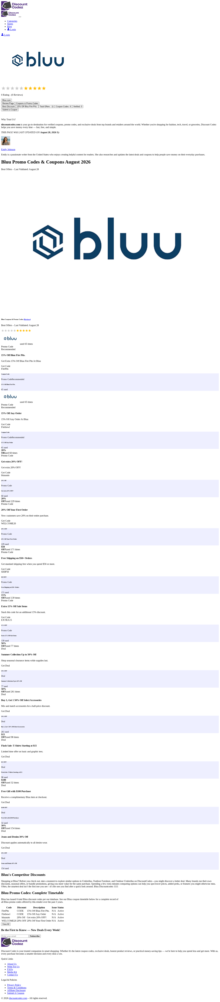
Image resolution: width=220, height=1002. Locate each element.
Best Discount (8, 106)
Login (13, 29)
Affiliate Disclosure (16, 990)
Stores (10, 24)
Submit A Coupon (15, 993)
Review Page (8, 103)
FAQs (10, 969)
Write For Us (13, 966)
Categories (12, 21)
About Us (11, 964)
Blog (9, 26)
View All (5, 924)
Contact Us (12, 974)
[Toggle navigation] (20, 16)
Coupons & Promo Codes (27, 103)
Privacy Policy (14, 985)
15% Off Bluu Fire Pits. (27, 106)
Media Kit (12, 972)
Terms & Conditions (16, 987)
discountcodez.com (18, 998)
